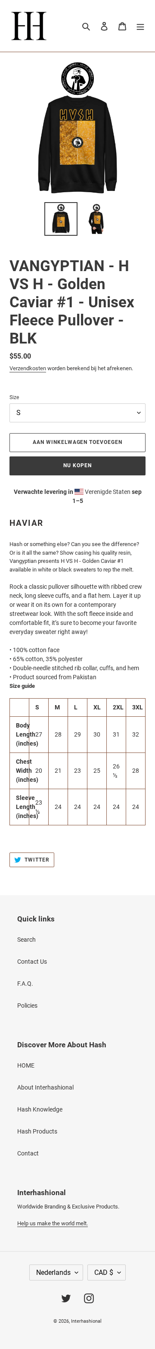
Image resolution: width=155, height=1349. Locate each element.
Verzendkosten (27, 368)
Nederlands (53, 1272)
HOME (25, 1065)
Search (26, 939)
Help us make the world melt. (52, 1223)
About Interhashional (45, 1087)
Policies (27, 1005)
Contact (28, 1153)
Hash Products (37, 1131)
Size (14, 397)
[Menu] (140, 25)
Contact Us (32, 961)
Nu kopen (77, 465)
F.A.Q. (25, 983)
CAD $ (103, 1272)
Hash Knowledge (39, 1109)
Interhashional (86, 1321)
